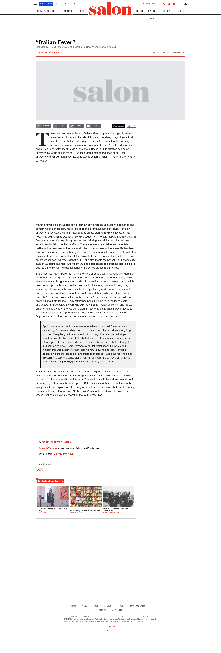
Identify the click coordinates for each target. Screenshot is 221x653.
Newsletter (150, 4)
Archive (102, 610)
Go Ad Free (117, 610)
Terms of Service (137, 606)
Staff (96, 606)
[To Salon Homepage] (110, 8)
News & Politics (46, 11)
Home (73, 606)
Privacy (120, 606)
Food (83, 11)
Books (40, 470)
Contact (107, 606)
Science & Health (145, 11)
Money (166, 11)
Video (181, 11)
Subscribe (46, 4)
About (84, 606)
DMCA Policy (110, 631)
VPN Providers (110, 627)
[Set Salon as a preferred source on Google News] (118, 126)
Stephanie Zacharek (48, 52)
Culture (68, 11)
